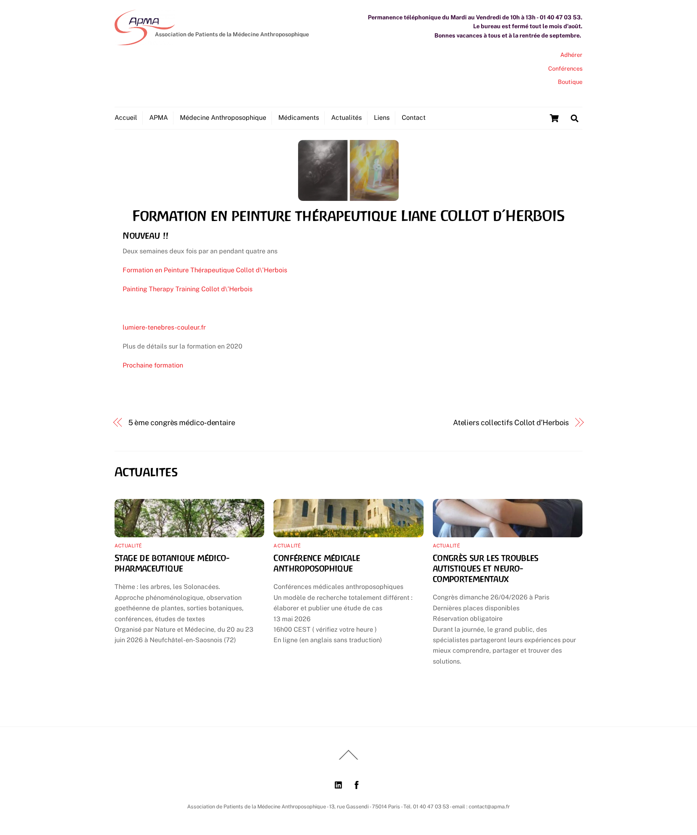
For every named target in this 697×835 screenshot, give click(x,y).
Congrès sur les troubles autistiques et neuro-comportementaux (485, 568)
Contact (414, 117)
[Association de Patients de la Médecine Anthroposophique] (145, 41)
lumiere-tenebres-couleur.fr (164, 327)
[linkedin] (339, 784)
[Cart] (554, 118)
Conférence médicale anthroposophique (316, 563)
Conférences (565, 68)
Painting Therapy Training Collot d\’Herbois (188, 289)
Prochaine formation (153, 365)
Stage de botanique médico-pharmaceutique (172, 563)
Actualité (128, 546)
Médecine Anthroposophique (223, 117)
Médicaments (298, 117)
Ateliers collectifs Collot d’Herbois (511, 422)
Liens (382, 117)
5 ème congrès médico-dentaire (181, 422)
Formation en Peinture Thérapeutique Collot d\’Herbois (205, 270)
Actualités (346, 117)
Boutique (570, 81)
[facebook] (356, 784)
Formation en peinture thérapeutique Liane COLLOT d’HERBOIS (348, 216)
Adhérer (571, 54)
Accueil (126, 117)
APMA (158, 117)
